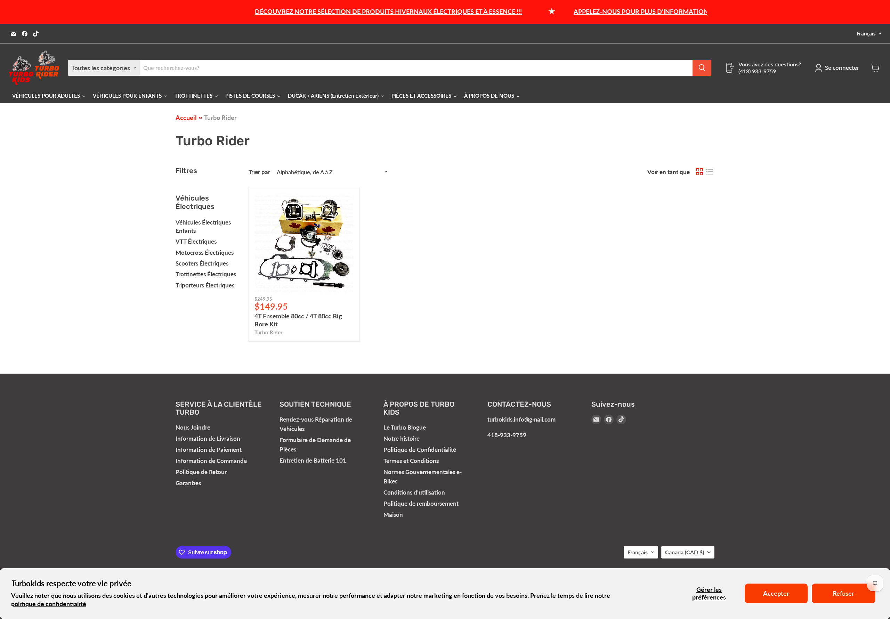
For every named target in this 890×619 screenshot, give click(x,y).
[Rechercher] (702, 68)
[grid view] (699, 172)
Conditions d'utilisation (414, 492)
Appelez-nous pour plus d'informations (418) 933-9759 (648, 11)
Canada (684, 552)
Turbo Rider (268, 332)
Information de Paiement (209, 449)
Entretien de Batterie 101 (313, 460)
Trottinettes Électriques (206, 274)
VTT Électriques (196, 241)
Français (866, 33)
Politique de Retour (201, 471)
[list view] (709, 172)
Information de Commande (211, 460)
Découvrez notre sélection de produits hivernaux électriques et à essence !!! (371, 11)
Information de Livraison (208, 438)
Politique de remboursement (421, 503)
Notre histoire (401, 438)
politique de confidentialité (48, 604)
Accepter (776, 593)
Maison (393, 514)
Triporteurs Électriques (205, 285)
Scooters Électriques (202, 263)
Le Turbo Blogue (404, 427)
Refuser (843, 593)
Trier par (259, 172)
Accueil (186, 117)
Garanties (188, 483)
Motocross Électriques (205, 252)
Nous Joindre (193, 427)
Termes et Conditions (411, 460)
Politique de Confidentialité (419, 449)
